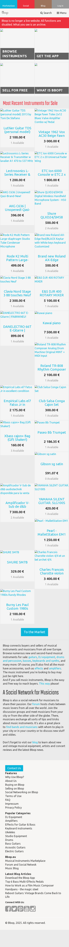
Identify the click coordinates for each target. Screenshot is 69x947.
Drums (9, 839)
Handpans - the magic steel (21, 889)
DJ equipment (46, 657)
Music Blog (12, 868)
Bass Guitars (13, 843)
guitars (32, 657)
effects (39, 668)
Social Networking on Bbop (21, 792)
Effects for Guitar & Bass (20, 824)
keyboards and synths (45, 660)
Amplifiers (11, 820)
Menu (62, 12)
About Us (11, 780)
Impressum (12, 803)
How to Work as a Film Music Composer (29, 885)
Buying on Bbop (14, 784)
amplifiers (55, 668)
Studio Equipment (16, 836)
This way (44, 683)
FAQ (7, 799)
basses (27, 660)
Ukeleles (10, 832)
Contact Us (14, 768)
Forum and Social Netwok (20, 864)
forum (36, 704)
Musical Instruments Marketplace (25, 860)
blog (35, 742)
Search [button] (47, 12)
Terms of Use (13, 796)
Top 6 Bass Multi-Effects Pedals (24, 881)
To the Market (34, 632)
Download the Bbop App (20, 877)
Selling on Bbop (14, 788)
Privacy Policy (13, 807)
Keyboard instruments (18, 828)
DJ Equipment (13, 817)
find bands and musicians (22, 726)
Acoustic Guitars (15, 847)
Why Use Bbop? (14, 776)
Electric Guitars (14, 851)
